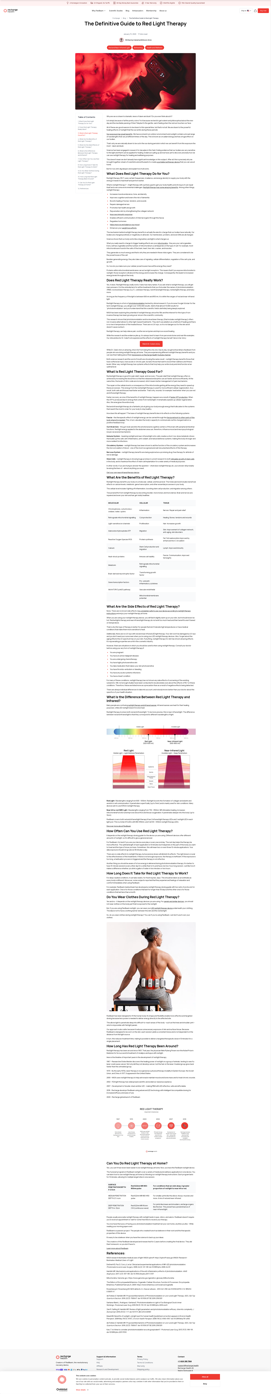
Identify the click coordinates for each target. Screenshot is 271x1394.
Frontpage (116, 18)
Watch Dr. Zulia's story (151, 344)
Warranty (141, 1366)
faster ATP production (179, 397)
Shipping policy (143, 1369)
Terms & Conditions (145, 1362)
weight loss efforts (129, 228)
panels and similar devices (174, 901)
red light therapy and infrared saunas (142, 705)
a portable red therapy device (168, 162)
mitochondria (163, 243)
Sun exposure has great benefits (119, 134)
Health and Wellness (154, 47)
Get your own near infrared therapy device (123, 472)
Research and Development (108, 1369)
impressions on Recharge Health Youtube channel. (151, 355)
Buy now (263, 11)
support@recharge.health (188, 1365)
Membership (151, 11)
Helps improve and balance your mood (124, 224)
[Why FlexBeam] (104, 11)
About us (163, 11)
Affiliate (100, 1366)
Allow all (205, 1377)
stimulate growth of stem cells (182, 459)
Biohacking (138, 47)
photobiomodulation (137, 303)
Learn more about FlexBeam (117, 1248)
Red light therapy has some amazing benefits (160, 187)
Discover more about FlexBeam (119, 826)
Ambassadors (137, 11)
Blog (127, 11)
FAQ (98, 1362)
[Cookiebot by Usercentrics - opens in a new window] (62, 1389)
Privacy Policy (142, 1359)
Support (100, 1359)
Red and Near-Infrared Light (119, 47)
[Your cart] (255, 10)
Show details (81, 1390)
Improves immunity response (121, 214)
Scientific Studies (116, 11)
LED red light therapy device (162, 908)
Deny (205, 1384)
